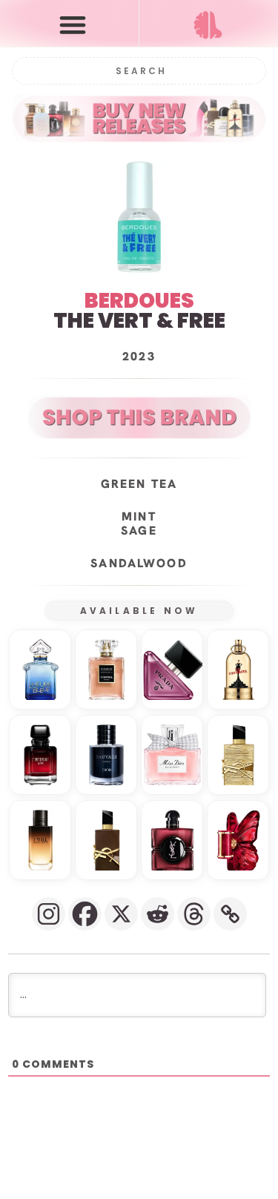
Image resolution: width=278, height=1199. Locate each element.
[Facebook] (85, 914)
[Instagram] (48, 914)
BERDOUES (139, 300)
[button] (72, 24)
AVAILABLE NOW (139, 610)
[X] (121, 914)
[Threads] (194, 914)
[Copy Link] (230, 914)
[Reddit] (157, 914)
